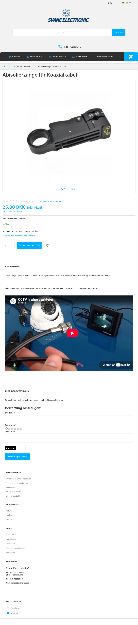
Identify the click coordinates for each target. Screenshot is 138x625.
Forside (16, 56)
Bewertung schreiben (52, 201)
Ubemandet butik (104, 56)
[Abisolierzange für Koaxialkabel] (69, 132)
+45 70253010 (72, 46)
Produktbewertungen (17, 391)
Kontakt (9, 515)
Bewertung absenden (17, 456)
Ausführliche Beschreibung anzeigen (19, 235)
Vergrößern (69, 188)
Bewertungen (27, 201)
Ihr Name (9, 412)
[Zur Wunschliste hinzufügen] (48, 245)
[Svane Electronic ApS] (69, 15)
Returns (9, 511)
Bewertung (10, 425)
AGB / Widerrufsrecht (15, 491)
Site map (9, 519)
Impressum (10, 487)
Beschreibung (12, 266)
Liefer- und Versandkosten (17, 483)
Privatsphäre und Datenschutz (18, 478)
